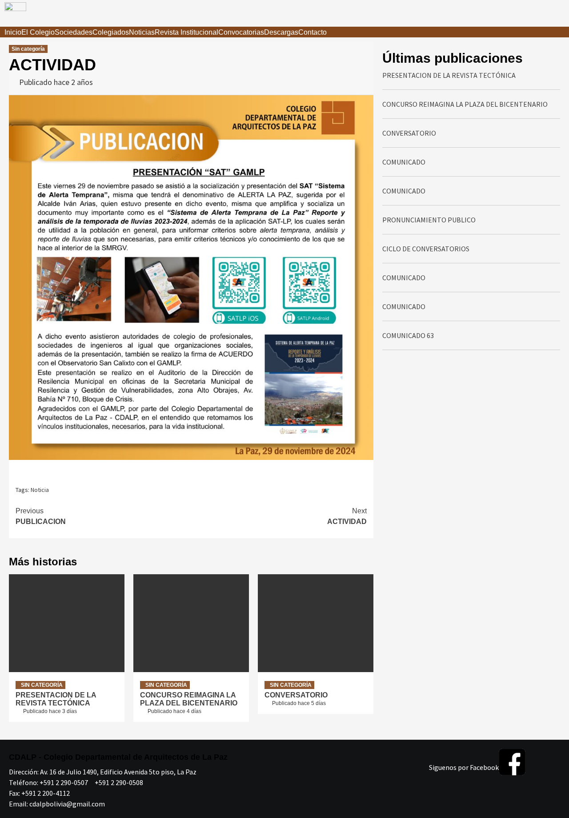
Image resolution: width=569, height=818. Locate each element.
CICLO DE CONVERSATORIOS (425, 248)
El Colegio (38, 32)
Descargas (281, 32)
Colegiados (110, 32)
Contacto (312, 32)
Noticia (40, 490)
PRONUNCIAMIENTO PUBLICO (429, 219)
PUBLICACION (41, 516)
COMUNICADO (403, 161)
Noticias (142, 32)
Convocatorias (241, 32)
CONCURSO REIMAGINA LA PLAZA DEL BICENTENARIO (188, 699)
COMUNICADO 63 (408, 335)
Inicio (12, 32)
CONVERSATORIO (296, 695)
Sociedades (73, 32)
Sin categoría (28, 49)
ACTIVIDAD (347, 516)
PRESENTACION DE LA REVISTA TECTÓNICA (56, 699)
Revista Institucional (186, 32)
